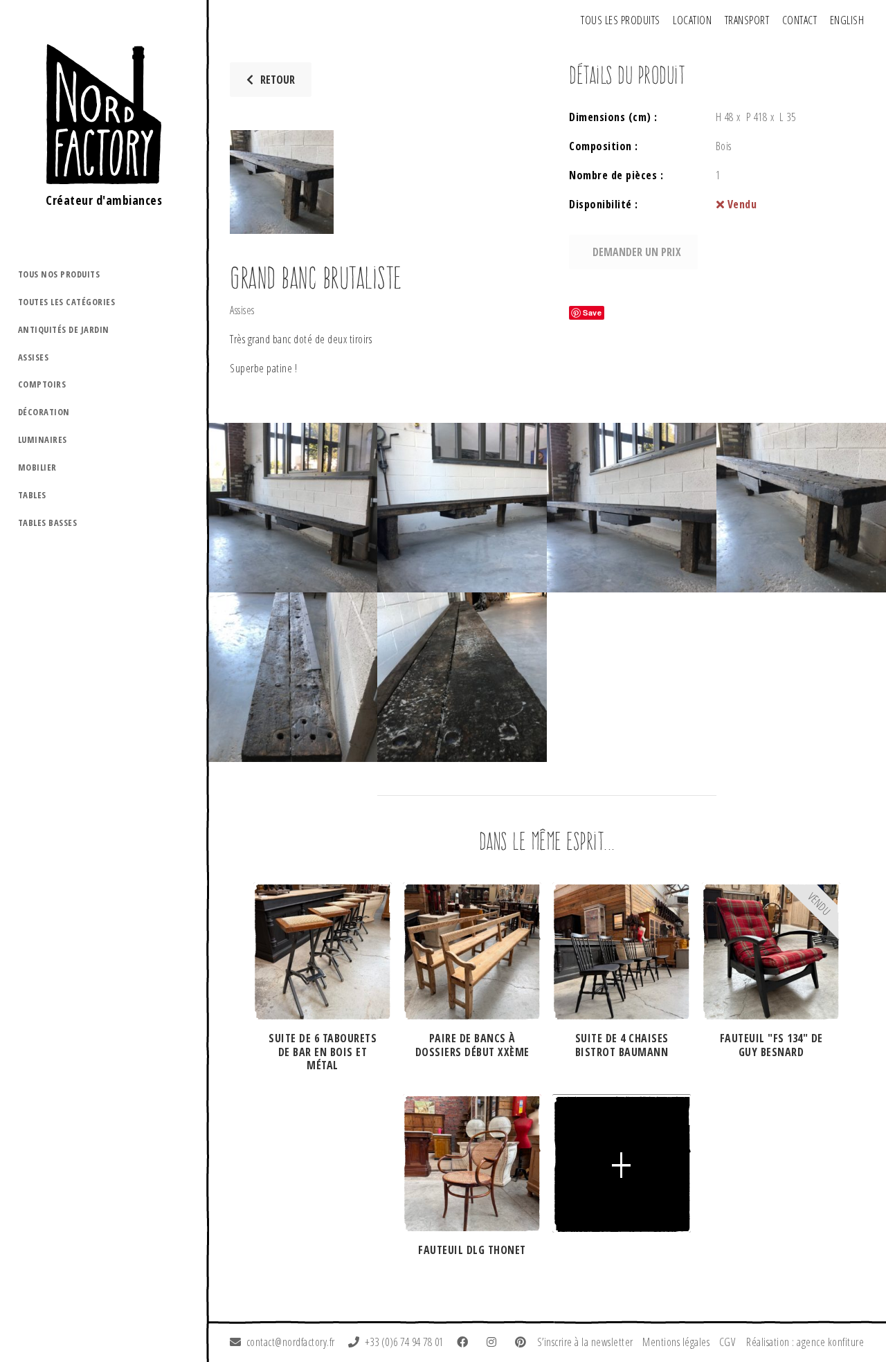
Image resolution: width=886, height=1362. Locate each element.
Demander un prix (637, 252)
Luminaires (42, 439)
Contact (799, 20)
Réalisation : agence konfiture (805, 1342)
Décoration (44, 412)
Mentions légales (675, 1342)
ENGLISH (847, 20)
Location (692, 20)
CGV (727, 1342)
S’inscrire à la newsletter (585, 1342)
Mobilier (37, 467)
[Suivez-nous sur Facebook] (465, 1342)
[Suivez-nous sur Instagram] (494, 1342)
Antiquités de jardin (63, 329)
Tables (32, 495)
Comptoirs (42, 384)
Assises (33, 357)
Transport (747, 20)
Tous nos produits (59, 274)
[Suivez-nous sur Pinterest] (523, 1342)
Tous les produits (620, 20)
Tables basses (48, 522)
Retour (277, 79)
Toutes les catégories (67, 302)
